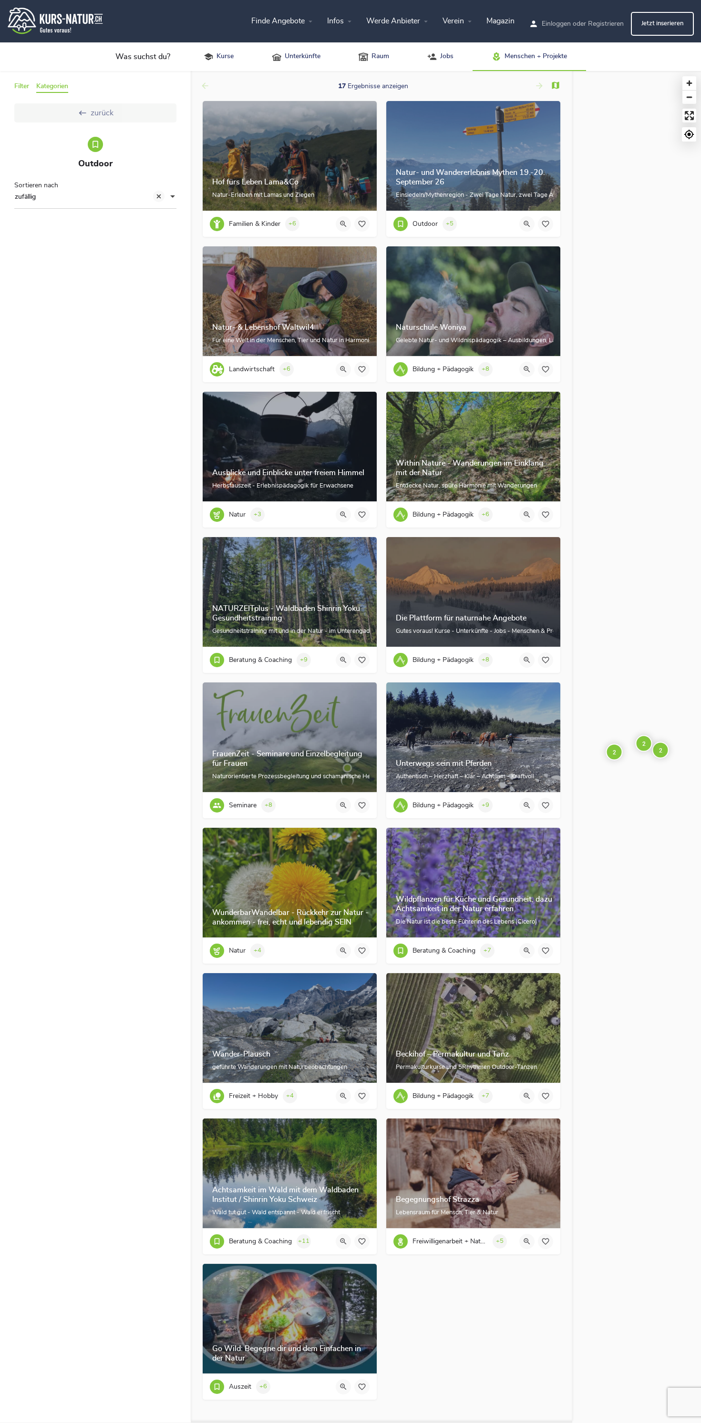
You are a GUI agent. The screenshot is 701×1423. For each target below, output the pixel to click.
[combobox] (95, 197)
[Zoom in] (689, 83)
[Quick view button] (343, 224)
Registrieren (606, 23)
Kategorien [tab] (52, 86)
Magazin (500, 21)
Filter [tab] (21, 86)
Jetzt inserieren (662, 23)
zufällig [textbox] (25, 196)
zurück (102, 113)
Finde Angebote (278, 21)
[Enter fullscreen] (689, 115)
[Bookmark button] (362, 224)
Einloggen (556, 23)
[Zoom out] (689, 97)
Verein (453, 21)
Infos (335, 21)
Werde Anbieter (393, 21)
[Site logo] (56, 19)
